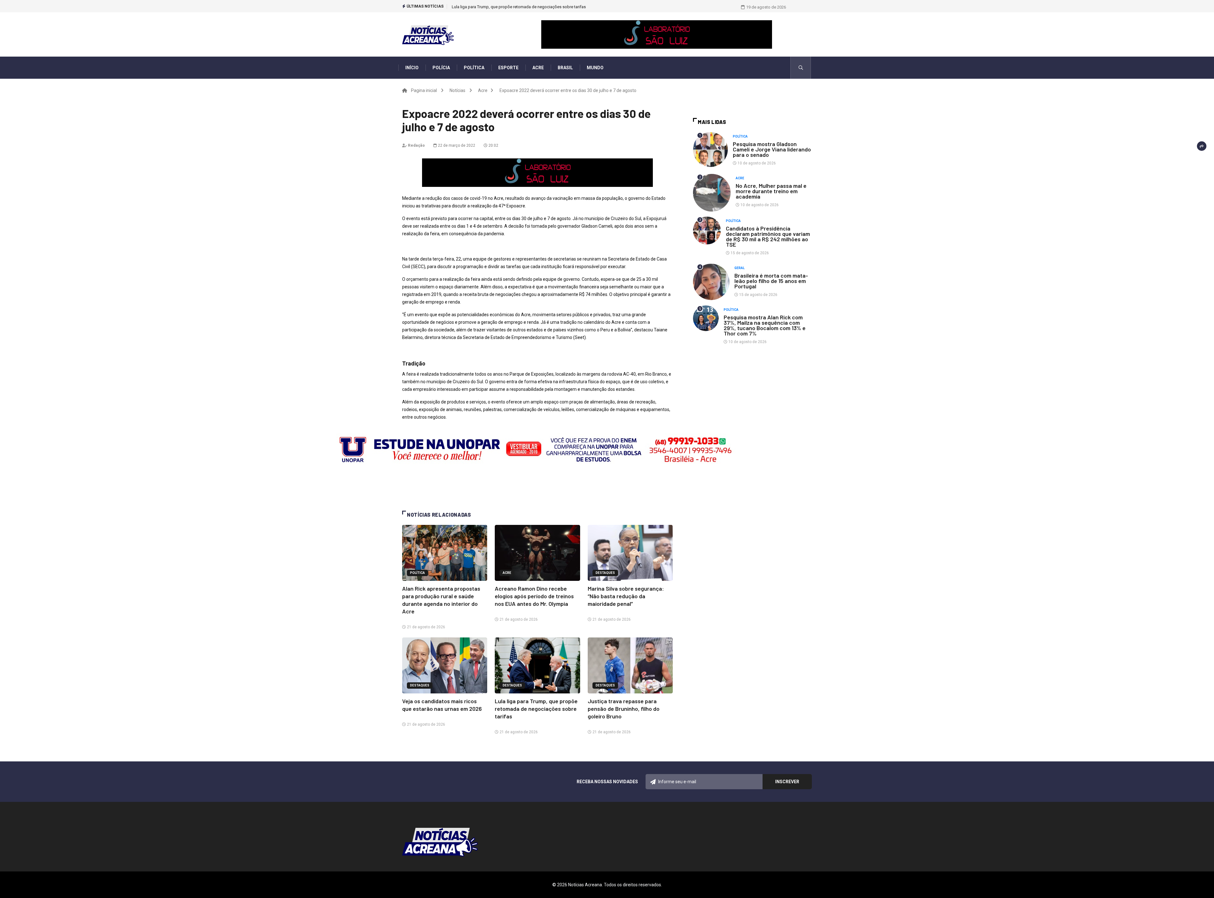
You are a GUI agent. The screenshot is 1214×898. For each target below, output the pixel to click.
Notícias (457, 90)
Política (474, 67)
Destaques (605, 573)
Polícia (441, 67)
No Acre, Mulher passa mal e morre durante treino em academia (771, 191)
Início (412, 67)
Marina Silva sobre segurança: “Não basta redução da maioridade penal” (626, 596)
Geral (739, 268)
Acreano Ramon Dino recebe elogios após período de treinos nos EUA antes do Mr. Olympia (534, 596)
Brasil (565, 67)
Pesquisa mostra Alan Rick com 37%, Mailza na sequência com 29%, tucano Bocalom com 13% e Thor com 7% (765, 325)
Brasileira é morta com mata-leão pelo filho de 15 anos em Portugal (771, 281)
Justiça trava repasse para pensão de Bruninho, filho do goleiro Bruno (515, 6)
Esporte (508, 67)
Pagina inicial (424, 90)
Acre (538, 67)
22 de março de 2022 (456, 145)
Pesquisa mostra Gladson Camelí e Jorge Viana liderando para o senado (772, 149)
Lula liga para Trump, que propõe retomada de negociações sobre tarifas (536, 709)
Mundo (595, 67)
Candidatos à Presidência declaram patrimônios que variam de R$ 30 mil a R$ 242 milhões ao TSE (768, 236)
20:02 (492, 145)
